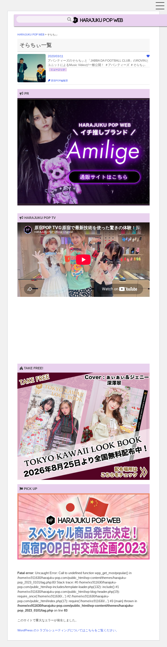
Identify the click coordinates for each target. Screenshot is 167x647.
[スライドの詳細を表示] (83, 204)
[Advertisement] (83, 333)
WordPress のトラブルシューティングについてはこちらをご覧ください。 (68, 630)
